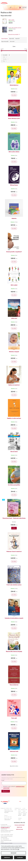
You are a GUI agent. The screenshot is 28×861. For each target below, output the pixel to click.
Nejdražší (17, 38)
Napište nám (19, 827)
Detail (14, 528)
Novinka (5, 59)
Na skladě (6, 55)
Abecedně (12, 41)
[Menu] (24, 7)
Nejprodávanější (4, 41)
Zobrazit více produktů (13, 34)
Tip (4, 61)
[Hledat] (10, 7)
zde (18, 849)
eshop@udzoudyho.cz (5, 827)
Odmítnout (7, 857)
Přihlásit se (6, 791)
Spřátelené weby (19, 829)
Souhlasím (20, 857)
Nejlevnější (11, 38)
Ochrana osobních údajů (19, 825)
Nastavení (13, 853)
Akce (5, 57)
